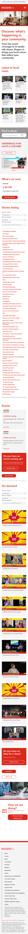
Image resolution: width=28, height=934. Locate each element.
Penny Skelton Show (8, 352)
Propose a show (13, 762)
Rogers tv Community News (10, 363)
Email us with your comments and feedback (14, 1)
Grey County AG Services (10, 292)
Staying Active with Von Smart (11, 372)
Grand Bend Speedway (9, 287)
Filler (4, 280)
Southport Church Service (10, 365)
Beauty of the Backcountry (10, 238)
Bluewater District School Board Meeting (14, 241)
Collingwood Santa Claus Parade (12, 261)
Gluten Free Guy (7, 284)
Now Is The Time (7, 331)
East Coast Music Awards (9, 275)
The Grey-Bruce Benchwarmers (11, 380)
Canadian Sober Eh (10, 191)
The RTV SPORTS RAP (9, 384)
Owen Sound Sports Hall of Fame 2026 (14, 347)
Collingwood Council (8, 259)
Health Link (6, 299)
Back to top (9, 777)
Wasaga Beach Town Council (11, 389)
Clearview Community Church (11, 254)
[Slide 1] (14, 170)
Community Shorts (8, 269)
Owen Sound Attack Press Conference (13, 342)
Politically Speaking (8, 354)
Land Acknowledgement (9, 308)
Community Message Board (10, 266)
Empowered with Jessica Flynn (11, 277)
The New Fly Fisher (8, 382)
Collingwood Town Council (10, 264)
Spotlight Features (8, 370)
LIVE (4, 313)
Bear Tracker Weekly (8, 236)
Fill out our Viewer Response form (18, 817)
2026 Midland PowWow (9, 231)
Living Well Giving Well (9, 315)
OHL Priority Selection (9, 336)
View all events (9, 475)
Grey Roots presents (8, 294)
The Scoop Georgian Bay (9, 387)
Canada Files (6, 247)
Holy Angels (6, 301)
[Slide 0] (13, 170)
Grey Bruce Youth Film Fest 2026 (12, 289)
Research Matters (7, 360)
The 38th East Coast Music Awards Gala (14, 375)
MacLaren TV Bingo (8, 320)
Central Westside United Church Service (14, 252)
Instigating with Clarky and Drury (12, 303)
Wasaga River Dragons (9, 392)
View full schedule (10, 197)
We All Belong (7, 394)
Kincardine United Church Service (12, 306)
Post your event (10, 468)
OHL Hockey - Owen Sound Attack (12, 334)
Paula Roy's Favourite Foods (10, 349)
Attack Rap (6, 234)
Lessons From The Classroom (11, 311)
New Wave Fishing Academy (10, 329)
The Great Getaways (8, 377)
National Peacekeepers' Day (10, 326)
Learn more (9, 153)
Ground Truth (6, 296)
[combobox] (13, 135)
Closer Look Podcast (8, 257)
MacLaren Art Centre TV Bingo (11, 318)
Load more (9, 771)
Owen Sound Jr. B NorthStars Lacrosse (13, 345)
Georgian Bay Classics (9, 282)
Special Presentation (8, 368)
